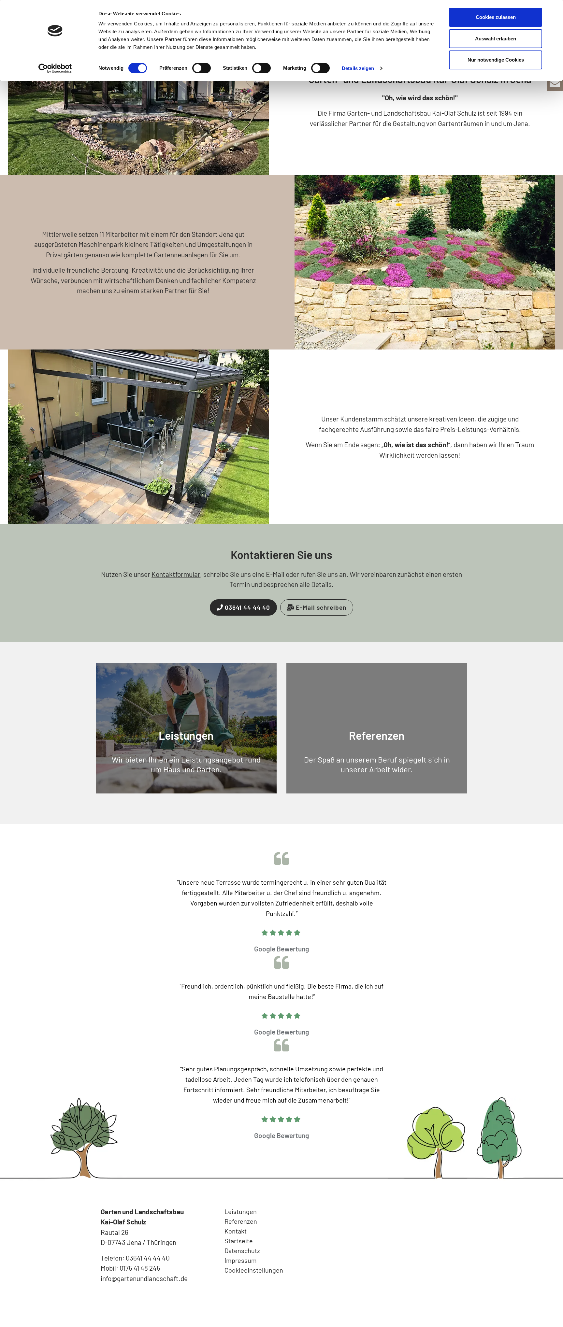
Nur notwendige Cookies (496, 60)
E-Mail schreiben (320, 607)
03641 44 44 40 (246, 607)
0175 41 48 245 (140, 1268)
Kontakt (235, 1231)
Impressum (240, 1260)
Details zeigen (358, 68)
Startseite (238, 1241)
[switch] (201, 68)
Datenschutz (242, 1250)
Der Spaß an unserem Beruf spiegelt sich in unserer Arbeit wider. (377, 764)
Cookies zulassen (496, 17)
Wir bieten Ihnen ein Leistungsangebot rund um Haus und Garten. (186, 764)
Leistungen (186, 735)
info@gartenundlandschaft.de (144, 1278)
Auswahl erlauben (495, 38)
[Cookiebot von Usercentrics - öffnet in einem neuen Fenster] (55, 68)
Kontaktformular (176, 574)
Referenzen (377, 735)
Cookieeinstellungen (253, 1270)
